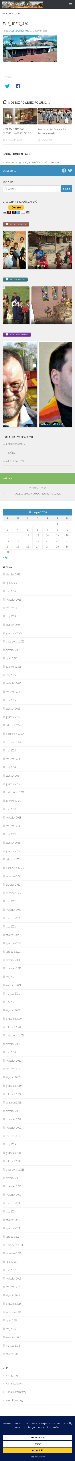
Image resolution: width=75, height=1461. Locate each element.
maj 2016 (11, 1329)
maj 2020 (11, 1052)
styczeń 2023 (13, 842)
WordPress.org (14, 1400)
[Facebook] (64, 170)
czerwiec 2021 (13, 968)
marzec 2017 (13, 1287)
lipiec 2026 (11, 583)
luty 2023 (11, 834)
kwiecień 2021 (13, 985)
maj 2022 (11, 901)
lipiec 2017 (11, 1261)
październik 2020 (15, 1035)
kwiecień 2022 (13, 909)
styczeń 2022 (13, 935)
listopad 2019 (13, 1094)
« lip (5, 557)
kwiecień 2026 (13, 599)
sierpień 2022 (13, 884)
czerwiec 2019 (13, 1119)
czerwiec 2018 (13, 1186)
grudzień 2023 (13, 784)
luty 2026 (11, 616)
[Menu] (70, 4)
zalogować (20, 162)
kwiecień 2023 (13, 817)
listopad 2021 (13, 951)
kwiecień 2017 (13, 1278)
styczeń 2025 (13, 708)
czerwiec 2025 (13, 666)
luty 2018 (11, 1211)
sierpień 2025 (13, 650)
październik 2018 (15, 1169)
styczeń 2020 (13, 1077)
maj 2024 (11, 750)
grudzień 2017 (13, 1228)
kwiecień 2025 (13, 683)
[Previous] (10, 250)
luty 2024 (11, 767)
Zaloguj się (12, 1375)
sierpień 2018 (13, 1178)
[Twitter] (70, 170)
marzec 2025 (13, 692)
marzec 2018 (13, 1203)
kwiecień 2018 (13, 1194)
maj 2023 (11, 809)
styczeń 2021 (13, 1010)
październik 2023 (15, 792)
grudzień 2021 (13, 943)
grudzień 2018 (13, 1153)
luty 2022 (11, 926)
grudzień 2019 (13, 1085)
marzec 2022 (13, 918)
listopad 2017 (13, 1236)
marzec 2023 (13, 826)
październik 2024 (15, 733)
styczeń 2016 (13, 1354)
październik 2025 (15, 641)
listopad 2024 (13, 725)
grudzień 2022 (13, 851)
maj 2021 (11, 976)
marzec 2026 (13, 608)
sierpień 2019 (13, 1111)
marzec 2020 (13, 1069)
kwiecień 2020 (13, 1060)
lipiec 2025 (11, 658)
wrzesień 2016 (13, 1312)
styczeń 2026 (13, 624)
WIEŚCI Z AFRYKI (15, 461)
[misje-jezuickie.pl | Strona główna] (29, 4)
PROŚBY (10, 452)
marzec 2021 (13, 993)
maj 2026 (11, 591)
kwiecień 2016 (13, 1337)
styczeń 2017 (13, 1295)
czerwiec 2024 (13, 742)
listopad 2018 (13, 1161)
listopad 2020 (13, 1027)
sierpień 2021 (13, 960)
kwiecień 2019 (13, 1127)
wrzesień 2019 (13, 1102)
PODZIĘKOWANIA (15, 444)
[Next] (65, 250)
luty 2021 (11, 1002)
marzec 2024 (13, 759)
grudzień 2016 (13, 1303)
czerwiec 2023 (13, 800)
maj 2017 (11, 1270)
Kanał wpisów (13, 1383)
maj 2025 (11, 675)
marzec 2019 (13, 1136)
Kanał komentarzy (16, 1392)
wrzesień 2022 (13, 876)
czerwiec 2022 (13, 893)
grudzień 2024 (13, 717)
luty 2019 (11, 1144)
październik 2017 (15, 1245)
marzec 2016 (13, 1345)
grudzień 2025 (13, 633)
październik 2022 (15, 868)
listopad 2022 (13, 859)
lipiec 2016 (11, 1320)
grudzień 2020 (13, 1018)
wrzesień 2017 (13, 1253)
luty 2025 (11, 700)
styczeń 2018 (13, 1220)
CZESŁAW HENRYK (19, 30)
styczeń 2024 (13, 775)
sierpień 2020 (13, 1044)
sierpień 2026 (13, 574)
